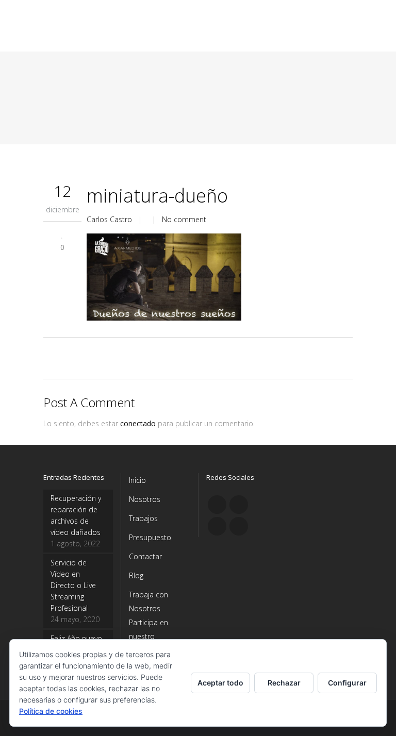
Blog (136, 575)
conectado (138, 423)
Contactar (145, 556)
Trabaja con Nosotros (148, 601)
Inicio (137, 480)
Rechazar (284, 682)
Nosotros (144, 499)
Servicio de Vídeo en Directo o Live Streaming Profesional (73, 585)
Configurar (347, 682)
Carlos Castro (109, 219)
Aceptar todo (220, 682)
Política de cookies (50, 711)
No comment (184, 219)
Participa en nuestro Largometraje (151, 636)
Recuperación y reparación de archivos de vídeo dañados (76, 515)
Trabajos (143, 518)
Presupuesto (150, 537)
